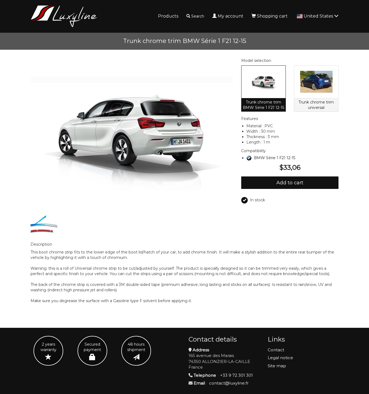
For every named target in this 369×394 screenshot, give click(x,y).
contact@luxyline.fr (229, 383)
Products (168, 16)
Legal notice (280, 357)
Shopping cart (272, 16)
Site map (277, 365)
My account (230, 16)
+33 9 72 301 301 (236, 375)
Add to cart (289, 183)
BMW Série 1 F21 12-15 (274, 157)
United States (319, 16)
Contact (276, 349)
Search (197, 16)
